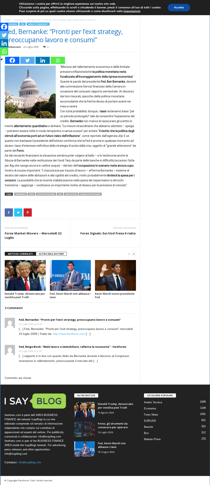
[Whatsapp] (58, 60)
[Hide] (1, 59)
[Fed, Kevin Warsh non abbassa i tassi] (70, 275)
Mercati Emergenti (38, 24)
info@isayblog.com (29, 462)
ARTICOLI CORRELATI (20, 253)
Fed (22, 24)
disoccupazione (46, 194)
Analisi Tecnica (153, 402)
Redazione (14, 46)
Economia (18, 19)
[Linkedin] (42, 60)
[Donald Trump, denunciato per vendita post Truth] (25, 275)
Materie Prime (152, 439)
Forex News (151, 414)
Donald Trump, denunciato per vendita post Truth (25, 295)
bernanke (20, 194)
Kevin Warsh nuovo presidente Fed (115, 295)
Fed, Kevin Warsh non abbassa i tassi (70, 295)
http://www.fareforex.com (69, 333)
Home (7, 19)
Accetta (179, 7)
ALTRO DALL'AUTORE (51, 253)
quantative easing (90, 194)
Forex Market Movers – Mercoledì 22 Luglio (33, 235)
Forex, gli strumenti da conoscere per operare (113, 425)
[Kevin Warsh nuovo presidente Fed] (115, 275)
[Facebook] (12, 60)
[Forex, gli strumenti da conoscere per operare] (84, 429)
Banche (148, 426)
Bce (146, 433)
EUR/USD (150, 420)
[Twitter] (27, 60)
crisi (31, 194)
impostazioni (131, 11)
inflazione (71, 194)
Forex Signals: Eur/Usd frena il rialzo (108, 233)
